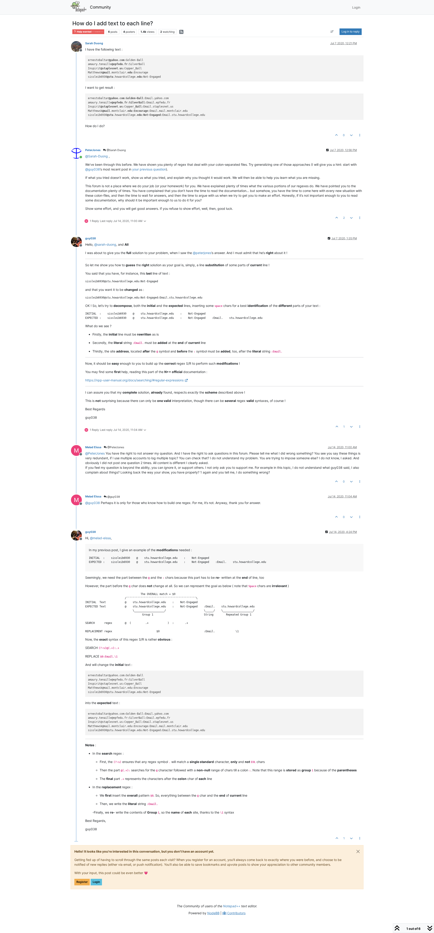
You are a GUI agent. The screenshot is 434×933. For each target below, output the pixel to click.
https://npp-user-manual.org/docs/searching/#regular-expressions (134, 380)
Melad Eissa (93, 447)
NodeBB (213, 913)
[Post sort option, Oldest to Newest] (332, 31)
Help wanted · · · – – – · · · (89, 31)
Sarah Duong (94, 43)
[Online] (78, 153)
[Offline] (78, 46)
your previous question (149, 169)
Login (96, 882)
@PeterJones (115, 447)
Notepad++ (231, 906)
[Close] (358, 851)
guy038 (90, 238)
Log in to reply (351, 31)
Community (100, 7)
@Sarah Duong (116, 150)
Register (82, 882)
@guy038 (113, 496)
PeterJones (93, 150)
